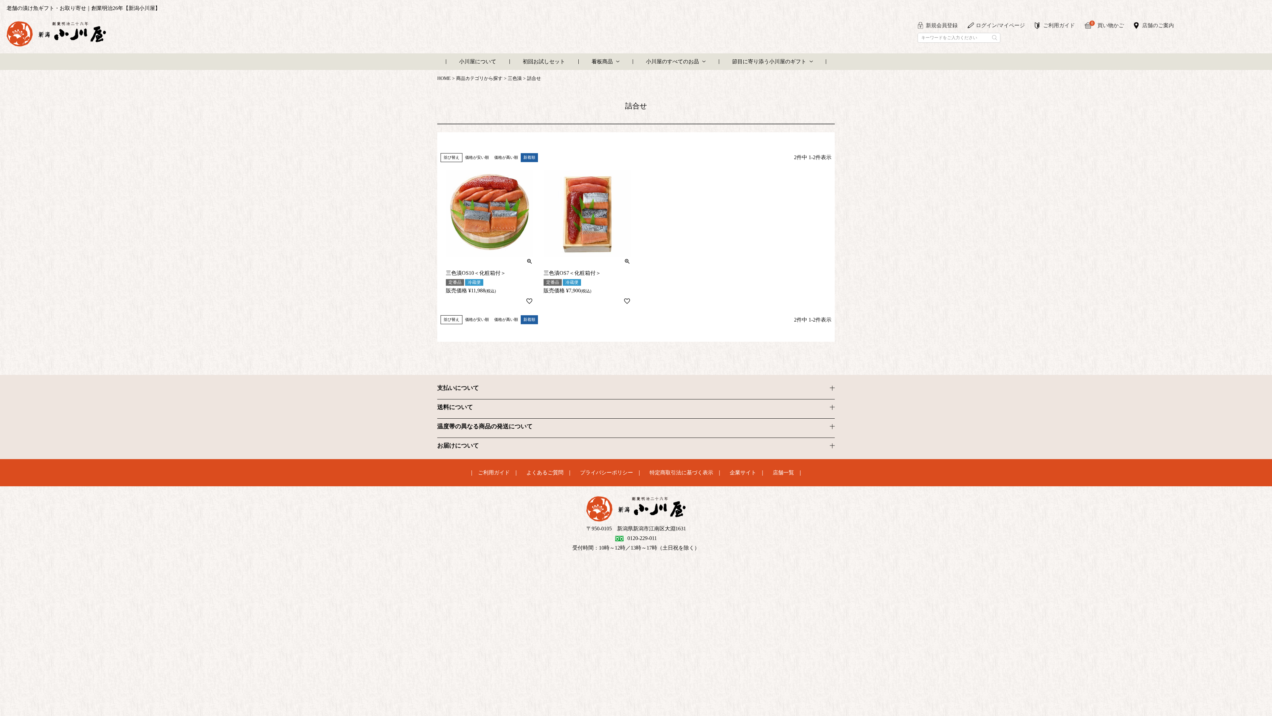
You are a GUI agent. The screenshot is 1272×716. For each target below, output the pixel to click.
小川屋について (477, 61)
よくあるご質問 (544, 472)
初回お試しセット (544, 61)
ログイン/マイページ (1000, 25)
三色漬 (515, 78)
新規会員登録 (942, 25)
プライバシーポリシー (606, 472)
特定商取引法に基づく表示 (681, 472)
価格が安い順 (477, 157)
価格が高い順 (506, 157)
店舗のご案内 (1158, 25)
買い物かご (1107, 24)
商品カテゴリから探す (479, 78)
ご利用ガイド (1059, 25)
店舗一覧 (783, 472)
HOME (444, 78)
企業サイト (743, 472)
